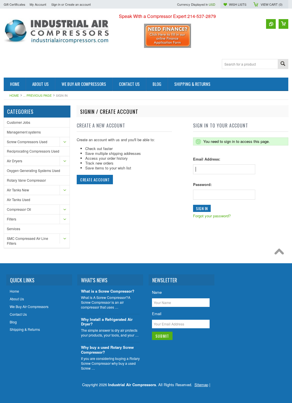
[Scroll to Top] (280, 253)
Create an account (78, 4)
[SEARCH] (283, 64)
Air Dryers (14, 160)
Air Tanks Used (18, 199)
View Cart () (272, 4)
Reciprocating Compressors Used (33, 151)
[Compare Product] (271, 24)
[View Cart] (283, 24)
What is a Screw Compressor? (107, 291)
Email (156, 313)
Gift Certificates (14, 4)
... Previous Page (37, 95)
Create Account (95, 180)
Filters (11, 218)
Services (13, 228)
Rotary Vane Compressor (26, 180)
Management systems (24, 131)
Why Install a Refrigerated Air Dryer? (107, 322)
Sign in (55, 4)
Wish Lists (237, 4)
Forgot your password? (212, 215)
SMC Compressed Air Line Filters (27, 241)
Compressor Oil (19, 209)
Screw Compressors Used (27, 141)
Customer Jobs (18, 122)
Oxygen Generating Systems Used (33, 170)
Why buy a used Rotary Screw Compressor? (107, 350)
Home (14, 95)
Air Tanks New (18, 189)
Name (157, 292)
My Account (38, 4)
